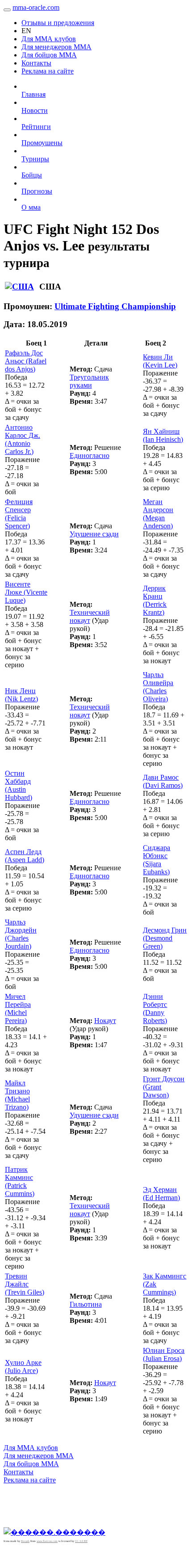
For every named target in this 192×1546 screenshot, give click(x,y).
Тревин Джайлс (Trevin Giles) (24, 1284)
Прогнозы (36, 191)
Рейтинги (36, 126)
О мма (31, 207)
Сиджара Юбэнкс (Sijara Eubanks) (156, 860)
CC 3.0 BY (81, 1541)
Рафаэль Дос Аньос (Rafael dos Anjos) (25, 361)
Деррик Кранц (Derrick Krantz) (155, 600)
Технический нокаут (90, 616)
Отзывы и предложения (57, 22)
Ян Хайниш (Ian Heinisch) (163, 435)
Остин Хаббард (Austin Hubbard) (18, 785)
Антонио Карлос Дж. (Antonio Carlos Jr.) (22, 439)
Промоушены (42, 143)
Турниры (35, 159)
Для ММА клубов (48, 39)
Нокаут (105, 1020)
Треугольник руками (89, 381)
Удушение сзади (94, 534)
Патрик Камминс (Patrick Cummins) (19, 1181)
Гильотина (86, 1304)
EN (26, 31)
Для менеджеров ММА (56, 47)
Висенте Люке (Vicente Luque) (26, 592)
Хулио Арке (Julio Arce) (23, 1366)
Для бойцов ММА (49, 55)
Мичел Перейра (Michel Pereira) (18, 1008)
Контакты (36, 63)
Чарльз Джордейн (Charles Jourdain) (21, 934)
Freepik (25, 1541)
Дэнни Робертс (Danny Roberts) (155, 1008)
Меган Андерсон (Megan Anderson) (158, 514)
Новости (34, 110)
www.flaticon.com (47, 1541)
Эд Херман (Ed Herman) (161, 1193)
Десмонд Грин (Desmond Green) (165, 938)
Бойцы (31, 175)
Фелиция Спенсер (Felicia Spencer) (19, 514)
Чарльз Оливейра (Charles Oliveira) (158, 687)
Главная (33, 94)
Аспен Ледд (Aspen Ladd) (24, 856)
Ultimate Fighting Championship (115, 306)
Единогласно (89, 455)
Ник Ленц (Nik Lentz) (21, 695)
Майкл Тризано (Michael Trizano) (17, 1095)
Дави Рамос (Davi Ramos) (163, 781)
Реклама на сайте (47, 71)
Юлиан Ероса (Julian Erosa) (163, 1354)
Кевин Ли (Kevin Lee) (160, 361)
